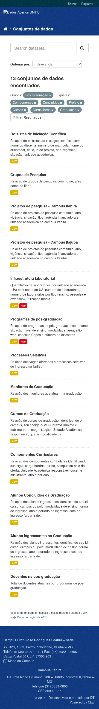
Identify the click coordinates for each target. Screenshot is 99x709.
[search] (82, 48)
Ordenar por (19, 64)
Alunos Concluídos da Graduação (40, 495)
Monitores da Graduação (31, 386)
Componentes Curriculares (34, 454)
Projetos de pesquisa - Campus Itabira (43, 206)
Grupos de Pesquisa (28, 174)
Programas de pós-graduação (36, 319)
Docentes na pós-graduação (35, 576)
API (85, 612)
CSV (14, 161)
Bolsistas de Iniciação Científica (38, 133)
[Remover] (50, 95)
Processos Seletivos (28, 355)
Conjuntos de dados (33, 29)
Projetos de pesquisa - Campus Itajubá (44, 242)
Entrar (72, 3)
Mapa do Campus (21, 660)
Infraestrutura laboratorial (32, 278)
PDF (23, 305)
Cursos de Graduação (29, 413)
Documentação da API (31, 617)
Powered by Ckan (83, 702)
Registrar (87, 3)
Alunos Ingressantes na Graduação (41, 535)
